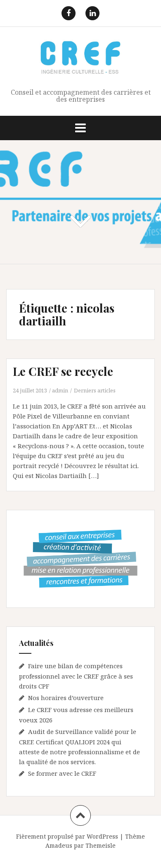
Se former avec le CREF (62, 773)
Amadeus (58, 845)
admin (60, 390)
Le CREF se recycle (63, 371)
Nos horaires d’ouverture (66, 697)
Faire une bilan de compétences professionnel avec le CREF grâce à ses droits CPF (76, 676)
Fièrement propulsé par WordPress (67, 836)
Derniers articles (95, 390)
